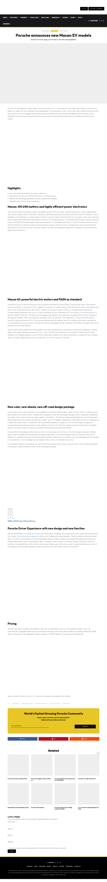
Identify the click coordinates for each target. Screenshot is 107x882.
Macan (47, 323)
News (5, 17)
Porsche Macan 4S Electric (41, 703)
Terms (35, 866)
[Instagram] (101, 20)
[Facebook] (99, 20)
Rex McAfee (45, 31)
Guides (65, 17)
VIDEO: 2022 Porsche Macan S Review (21, 521)
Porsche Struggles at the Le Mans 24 (41, 779)
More (73, 17)
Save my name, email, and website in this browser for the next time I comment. (38, 848)
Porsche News (54, 31)
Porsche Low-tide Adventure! (86, 778)
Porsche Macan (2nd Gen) (27, 703)
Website (10, 842)
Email (10, 835)
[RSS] (58, 862)
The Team (61, 866)
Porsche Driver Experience (29, 536)
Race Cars (45, 17)
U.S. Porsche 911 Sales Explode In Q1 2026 (88, 808)
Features (13, 17)
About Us (55, 866)
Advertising (69, 866)
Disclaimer (42, 866)
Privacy (49, 866)
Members (6, 24)
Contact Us (77, 866)
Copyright (29, 866)
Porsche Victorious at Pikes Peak (17, 778)
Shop (80, 17)
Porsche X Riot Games (37, 807)
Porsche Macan (16, 703)
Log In (84, 8)
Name (10, 829)
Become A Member (96, 8)
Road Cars (34, 17)
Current (23, 17)
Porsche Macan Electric (55, 703)
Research (55, 17)
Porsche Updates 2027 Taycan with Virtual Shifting (65, 779)
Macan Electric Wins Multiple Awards (18, 807)
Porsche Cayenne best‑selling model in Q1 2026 (63, 808)
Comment (12, 822)
